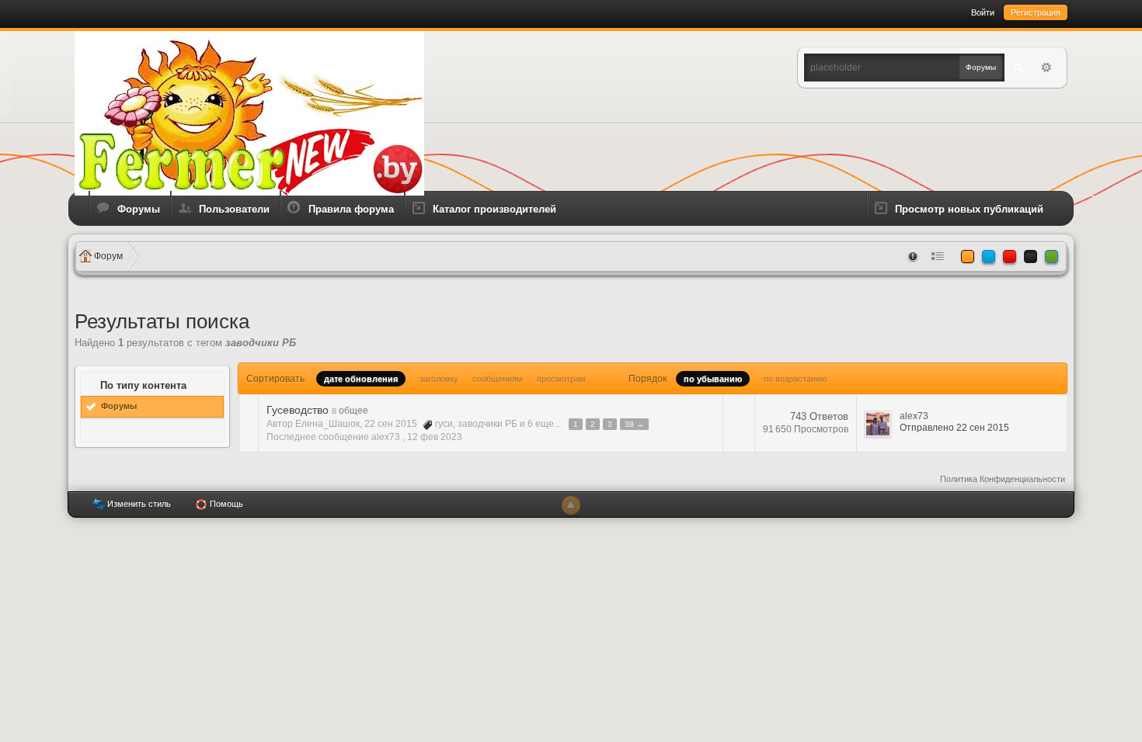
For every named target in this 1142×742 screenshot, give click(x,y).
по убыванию (713, 378)
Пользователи (234, 209)
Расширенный (1046, 67)
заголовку (439, 378)
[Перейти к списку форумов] (249, 112)
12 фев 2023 (434, 437)
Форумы (138, 209)
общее (353, 410)
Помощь (225, 503)
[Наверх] (571, 505)
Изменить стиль (138, 503)
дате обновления (361, 378)
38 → (634, 424)
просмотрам (561, 378)
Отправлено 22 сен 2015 (954, 427)
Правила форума (351, 209)
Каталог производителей (494, 209)
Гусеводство (297, 410)
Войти (982, 12)
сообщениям (497, 378)
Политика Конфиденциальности (1002, 479)
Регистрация (1035, 12)
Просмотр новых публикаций (969, 209)
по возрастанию (795, 378)
